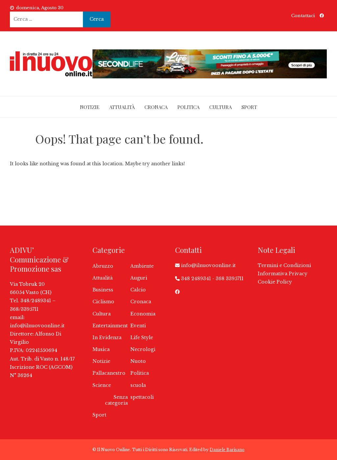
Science (101, 385)
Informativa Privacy (282, 274)
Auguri (138, 278)
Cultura (220, 107)
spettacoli (142, 397)
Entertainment (110, 326)
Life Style (141, 337)
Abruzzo (102, 266)
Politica (188, 107)
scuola (138, 385)
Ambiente (142, 266)
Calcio (138, 290)
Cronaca (156, 107)
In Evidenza (106, 337)
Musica (101, 349)
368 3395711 (230, 279)
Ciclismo (103, 302)
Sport (249, 107)
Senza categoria (116, 400)
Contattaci (303, 15)
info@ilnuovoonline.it (37, 326)
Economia (142, 314)
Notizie (89, 107)
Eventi (138, 326)
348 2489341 (196, 279)
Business (102, 290)
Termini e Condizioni (284, 265)
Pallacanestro (108, 373)
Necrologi (142, 349)
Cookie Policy (275, 282)
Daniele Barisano (227, 449)
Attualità (122, 107)
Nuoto (138, 361)
